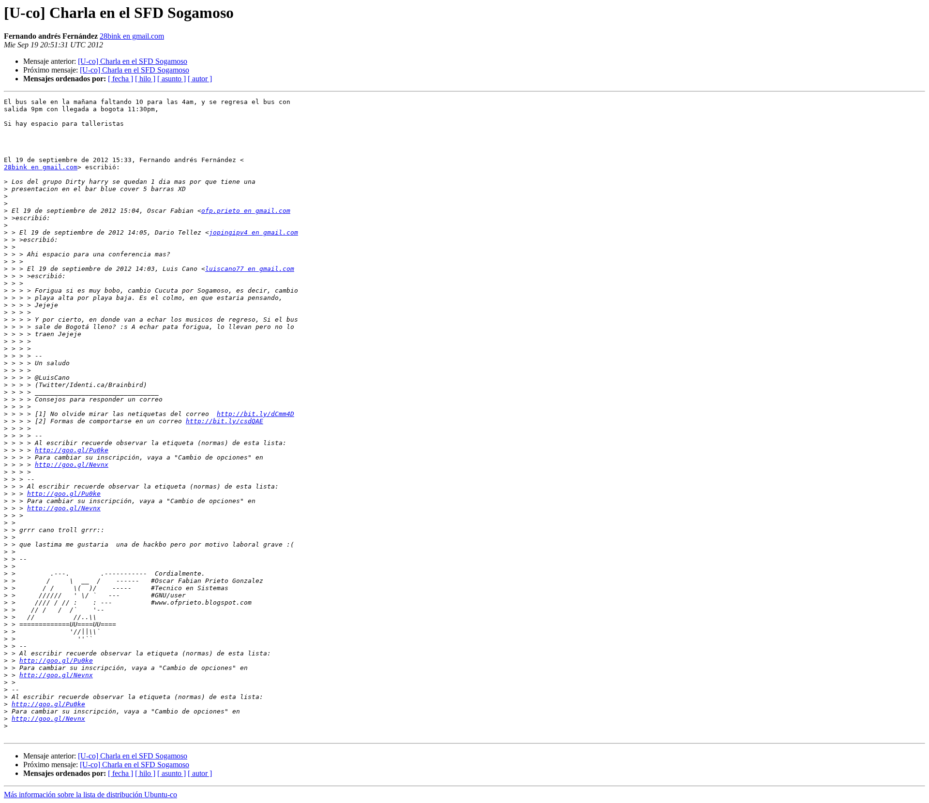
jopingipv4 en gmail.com (253, 232)
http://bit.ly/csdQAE (224, 421)
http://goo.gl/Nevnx (71, 464)
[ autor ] (200, 78)
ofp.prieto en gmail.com (245, 210)
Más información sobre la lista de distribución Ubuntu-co (90, 794)
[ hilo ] (145, 78)
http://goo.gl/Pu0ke (71, 450)
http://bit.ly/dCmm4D (255, 413)
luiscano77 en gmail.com (249, 268)
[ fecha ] (120, 78)
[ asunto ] (171, 78)
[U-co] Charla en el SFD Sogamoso (132, 61)
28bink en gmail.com (132, 36)
